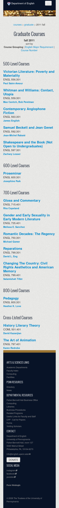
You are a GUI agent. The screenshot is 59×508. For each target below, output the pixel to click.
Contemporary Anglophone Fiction (24, 110)
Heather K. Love (12, 306)
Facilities (10, 377)
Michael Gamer (11, 241)
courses (17, 24)
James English (11, 120)
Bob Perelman (26, 102)
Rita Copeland (11, 208)
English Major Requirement (39, 47)
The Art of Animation (19, 340)
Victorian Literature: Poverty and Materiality (28, 73)
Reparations (12, 248)
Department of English (22, 3)
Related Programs (15, 413)
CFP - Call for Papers (16, 419)
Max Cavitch (10, 102)
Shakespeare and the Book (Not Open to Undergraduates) (27, 144)
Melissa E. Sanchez (14, 226)
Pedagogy (11, 298)
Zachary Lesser (11, 154)
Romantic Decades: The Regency (29, 233)
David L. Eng (10, 256)
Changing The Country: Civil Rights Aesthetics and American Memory (28, 267)
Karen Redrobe (11, 348)
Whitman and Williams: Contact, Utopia (28, 92)
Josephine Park (12, 181)
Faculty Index (12, 370)
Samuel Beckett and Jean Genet (28, 127)
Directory (11, 386)
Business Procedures (16, 409)
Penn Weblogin (13, 485)
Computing (11, 373)
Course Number (29, 50)
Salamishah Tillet (12, 278)
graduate (29, 24)
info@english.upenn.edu (18, 454)
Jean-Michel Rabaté (14, 135)
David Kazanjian (12, 333)
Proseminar (12, 173)
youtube (10, 476)
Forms (9, 422)
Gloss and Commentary (21, 200)
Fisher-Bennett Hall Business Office (22, 400)
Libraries (10, 406)
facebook (11, 473)
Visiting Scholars (14, 426)
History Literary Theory (21, 325)
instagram (11, 470)
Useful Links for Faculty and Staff (21, 416)
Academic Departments (17, 367)
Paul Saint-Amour (13, 83)
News (9, 390)
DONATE (13, 459)
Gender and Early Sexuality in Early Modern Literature (26, 217)
